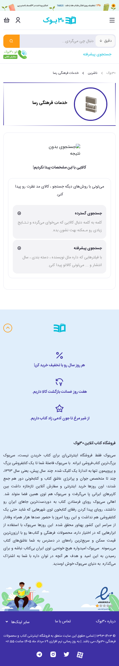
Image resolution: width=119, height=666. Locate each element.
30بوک (111, 73)
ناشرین (92, 73)
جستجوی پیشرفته (97, 54)
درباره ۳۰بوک (106, 621)
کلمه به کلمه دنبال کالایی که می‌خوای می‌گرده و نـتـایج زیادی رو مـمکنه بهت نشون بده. (60, 222)
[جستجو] (11, 41)
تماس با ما (63, 621)
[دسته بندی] (112, 20)
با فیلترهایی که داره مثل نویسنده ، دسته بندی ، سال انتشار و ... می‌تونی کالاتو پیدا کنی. (62, 257)
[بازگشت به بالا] (7, 328)
